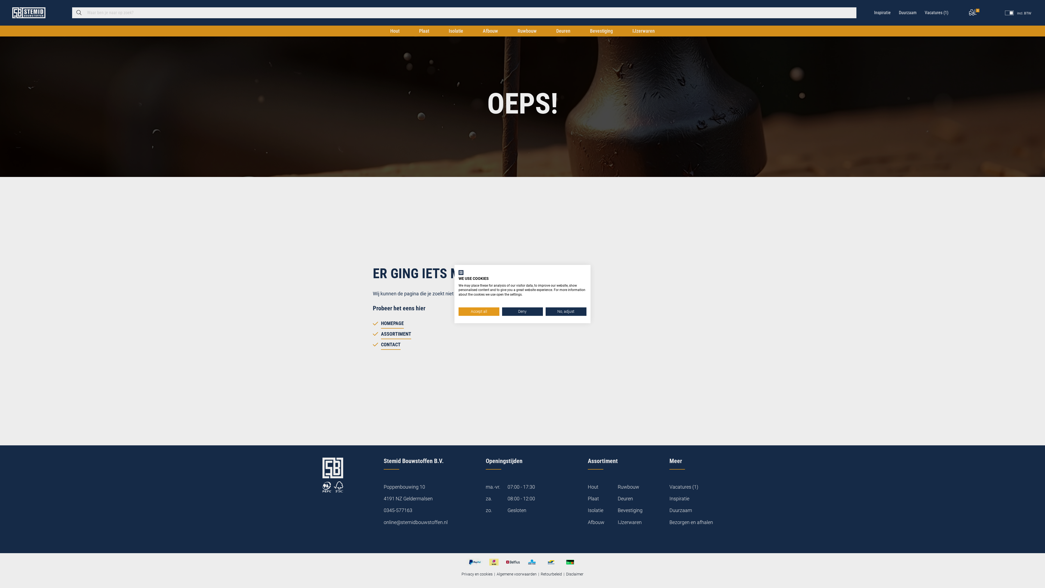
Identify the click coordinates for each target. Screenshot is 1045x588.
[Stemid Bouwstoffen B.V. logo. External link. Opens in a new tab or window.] (461, 272)
